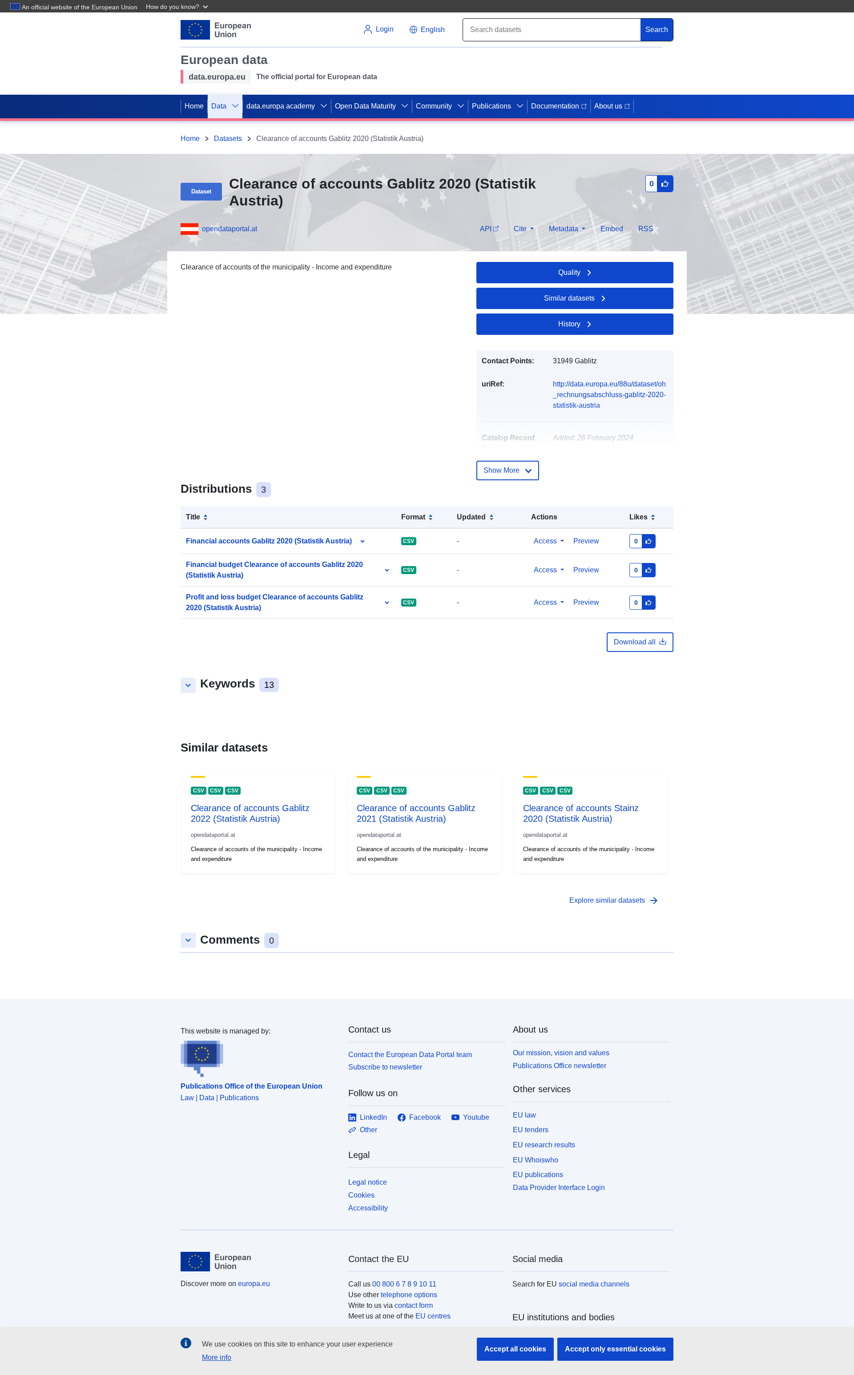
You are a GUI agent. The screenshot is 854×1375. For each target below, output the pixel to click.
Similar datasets (569, 298)
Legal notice (367, 1182)
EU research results (544, 1145)
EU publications (538, 1174)
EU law (524, 1115)
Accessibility (368, 1208)
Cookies (361, 1195)
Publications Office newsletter (559, 1065)
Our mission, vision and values (561, 1053)
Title (193, 517)
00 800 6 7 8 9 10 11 (404, 1284)
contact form (414, 1305)
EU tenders (530, 1130)
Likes (638, 517)
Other (368, 1130)
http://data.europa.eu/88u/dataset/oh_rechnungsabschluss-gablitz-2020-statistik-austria (609, 394)
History (569, 324)
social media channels (594, 1284)
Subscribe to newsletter (385, 1067)
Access (545, 541)
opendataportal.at (229, 229)
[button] (178, 6)
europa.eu (254, 1283)
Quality (569, 272)
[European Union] (259, 1261)
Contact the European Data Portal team (410, 1054)
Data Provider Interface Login (559, 1187)
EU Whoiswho (535, 1160)
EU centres (433, 1316)
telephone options (409, 1295)
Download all (635, 642)
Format (413, 517)
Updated (471, 517)
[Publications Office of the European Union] (259, 1057)
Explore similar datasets (614, 900)
